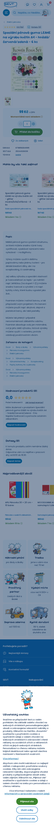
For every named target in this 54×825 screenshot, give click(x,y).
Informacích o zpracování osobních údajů (27, 793)
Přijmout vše (27, 801)
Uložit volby (27, 810)
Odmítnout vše (27, 818)
